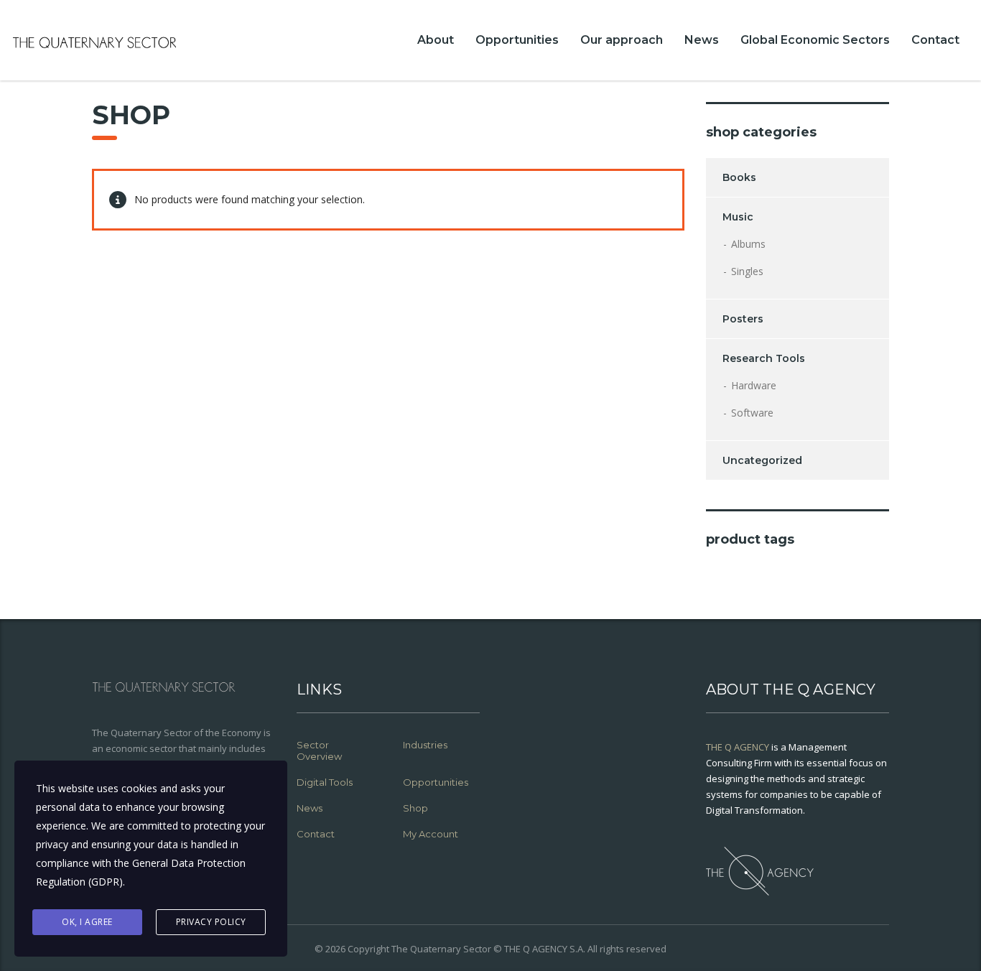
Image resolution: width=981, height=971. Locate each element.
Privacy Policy (211, 922)
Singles (747, 271)
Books (739, 177)
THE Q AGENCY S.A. (544, 948)
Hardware (753, 385)
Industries (425, 745)
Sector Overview (319, 750)
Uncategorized (762, 460)
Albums (748, 244)
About (435, 40)
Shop (415, 808)
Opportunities (517, 40)
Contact (935, 40)
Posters (742, 318)
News (701, 40)
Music (737, 216)
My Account (430, 834)
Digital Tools (325, 782)
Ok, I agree (87, 922)
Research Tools (763, 358)
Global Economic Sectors (815, 40)
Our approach (621, 40)
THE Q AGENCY (737, 746)
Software (752, 412)
